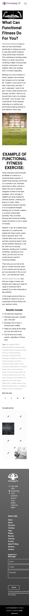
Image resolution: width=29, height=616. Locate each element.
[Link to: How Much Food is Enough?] (8, 441)
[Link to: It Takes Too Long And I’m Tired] (8, 429)
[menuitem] (24, 3)
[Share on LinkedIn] (18, 398)
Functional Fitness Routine (10, 366)
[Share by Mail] (24, 398)
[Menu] (24, 3)
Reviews (11, 546)
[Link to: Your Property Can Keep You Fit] (21, 429)
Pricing (11, 541)
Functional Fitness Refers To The (12, 364)
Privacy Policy (19, 593)
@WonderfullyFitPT (8, 347)
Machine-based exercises (11, 278)
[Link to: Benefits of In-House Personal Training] (21, 416)
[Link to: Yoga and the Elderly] (8, 453)
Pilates (10, 533)
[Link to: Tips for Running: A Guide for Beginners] (21, 441)
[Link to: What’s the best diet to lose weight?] (21, 453)
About (10, 522)
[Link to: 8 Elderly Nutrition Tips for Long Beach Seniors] (8, 416)
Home (10, 520)
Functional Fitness (8, 350)
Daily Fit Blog (13, 544)
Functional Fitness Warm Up (16, 372)
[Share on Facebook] (5, 398)
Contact (11, 549)
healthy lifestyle (17, 383)
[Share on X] (11, 398)
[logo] (12, 3)
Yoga (10, 530)
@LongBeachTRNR (12, 344)
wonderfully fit (17, 389)
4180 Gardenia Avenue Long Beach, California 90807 (14, 500)
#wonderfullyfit (20, 347)
